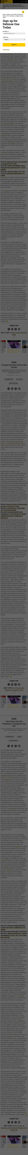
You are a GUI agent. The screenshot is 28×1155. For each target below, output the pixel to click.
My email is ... (6, 31)
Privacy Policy (6, 49)
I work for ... (6, 37)
